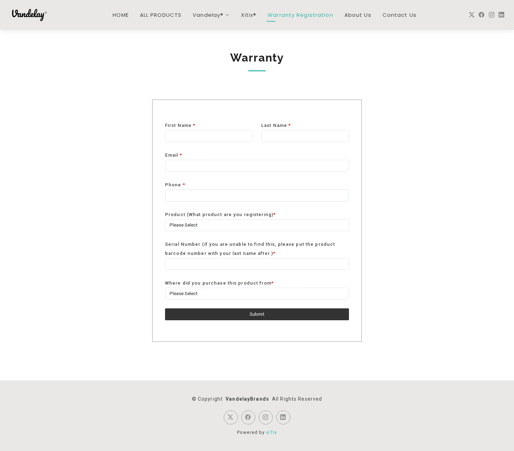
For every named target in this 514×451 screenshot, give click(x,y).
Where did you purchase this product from (219, 283)
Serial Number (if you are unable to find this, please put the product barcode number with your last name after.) (250, 249)
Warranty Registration (300, 15)
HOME (120, 15)
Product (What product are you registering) (220, 214)
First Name (180, 125)
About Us (357, 15)
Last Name (276, 125)
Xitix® (248, 15)
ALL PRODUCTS (160, 15)
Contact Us (399, 15)
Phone (175, 184)
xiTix (271, 432)
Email (173, 155)
